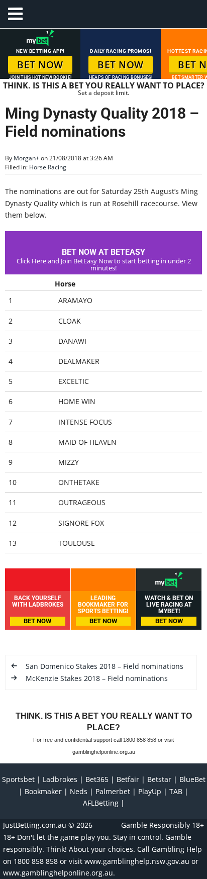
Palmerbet (112, 791)
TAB (175, 791)
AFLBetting (101, 803)
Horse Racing (47, 167)
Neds (78, 791)
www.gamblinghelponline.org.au (58, 872)
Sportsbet (18, 779)
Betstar (159, 779)
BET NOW (40, 64)
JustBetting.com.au (34, 825)
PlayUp (149, 791)
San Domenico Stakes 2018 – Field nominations (104, 666)
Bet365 (97, 779)
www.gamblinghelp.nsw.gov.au (136, 861)
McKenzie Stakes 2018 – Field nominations (97, 678)
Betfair (128, 779)
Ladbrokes (60, 779)
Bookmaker (43, 791)
